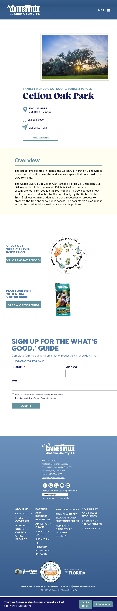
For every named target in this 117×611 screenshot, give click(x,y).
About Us (21, 509)
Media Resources (67, 509)
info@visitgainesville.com (53, 477)
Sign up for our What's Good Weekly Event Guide (39, 394)
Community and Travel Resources (90, 513)
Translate (64, 498)
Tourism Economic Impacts (42, 550)
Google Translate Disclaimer (84, 586)
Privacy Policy (66, 586)
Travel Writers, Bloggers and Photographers (67, 518)
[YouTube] (62, 486)
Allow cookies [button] (103, 604)
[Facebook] (45, 486)
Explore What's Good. (23, 260)
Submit (26, 406)
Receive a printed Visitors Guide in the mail (36, 398)
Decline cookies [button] (85, 604)
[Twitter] (56, 486)
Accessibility (91, 528)
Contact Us (23, 513)
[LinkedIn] (67, 486)
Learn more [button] (24, 605)
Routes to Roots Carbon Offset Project (22, 532)
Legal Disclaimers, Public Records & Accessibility (40, 586)
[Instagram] (50, 486)
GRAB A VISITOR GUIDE (23, 305)
